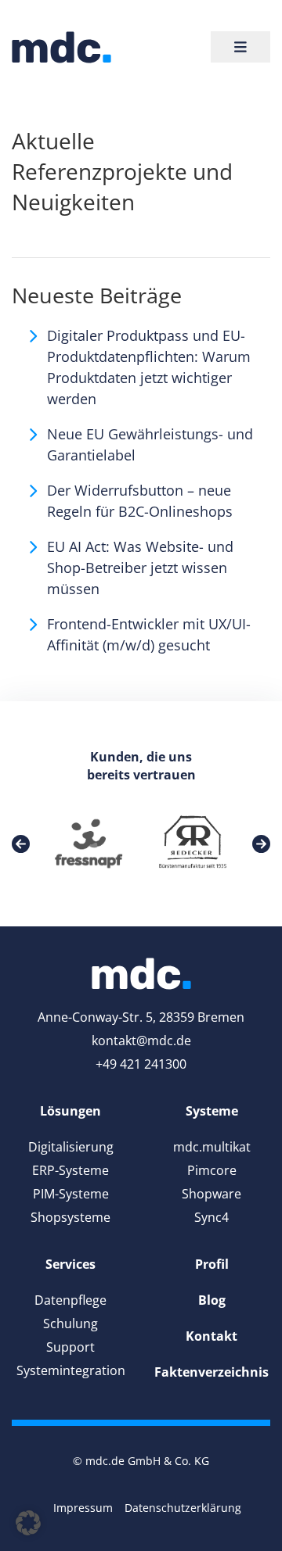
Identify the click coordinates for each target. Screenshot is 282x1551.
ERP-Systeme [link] (70, 1170)
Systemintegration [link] (70, 1370)
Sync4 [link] (211, 1217)
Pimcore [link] (212, 1170)
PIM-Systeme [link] (71, 1193)
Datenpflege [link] (70, 1300)
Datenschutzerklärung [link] (183, 1507)
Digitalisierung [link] (71, 1146)
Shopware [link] (211, 1193)
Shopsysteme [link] (70, 1217)
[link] (61, 47)
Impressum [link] (83, 1507)
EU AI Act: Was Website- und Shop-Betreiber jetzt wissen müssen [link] (140, 567)
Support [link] (70, 1347)
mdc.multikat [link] (212, 1146)
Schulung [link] (70, 1323)
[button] (28, 1523)
